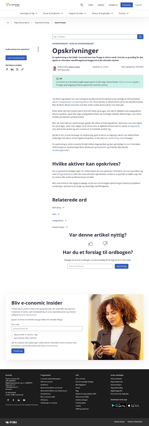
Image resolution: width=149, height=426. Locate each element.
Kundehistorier (46, 394)
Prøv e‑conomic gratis (16, 58)
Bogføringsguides (116, 391)
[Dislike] (105, 243)
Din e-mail (15, 324)
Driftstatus (44, 400)
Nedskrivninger (58, 227)
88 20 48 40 (12, 393)
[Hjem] (8, 22)
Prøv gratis (126, 5)
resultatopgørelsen (60, 150)
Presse (78, 388)
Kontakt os (113, 5)
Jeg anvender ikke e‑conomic (25, 338)
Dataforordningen (82, 400)
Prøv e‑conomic (126, 82)
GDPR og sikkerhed (82, 409)
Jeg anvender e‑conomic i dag (25, 334)
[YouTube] (24, 400)
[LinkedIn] (18, 400)
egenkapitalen (100, 147)
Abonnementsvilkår (82, 397)
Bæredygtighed (81, 385)
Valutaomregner (116, 385)
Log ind (139, 5)
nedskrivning (113, 138)
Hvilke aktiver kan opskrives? (17, 49)
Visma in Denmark (135, 422)
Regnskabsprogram (21, 22)
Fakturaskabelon (116, 379)
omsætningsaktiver (80, 102)
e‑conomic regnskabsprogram (51, 379)
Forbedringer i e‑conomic (49, 403)
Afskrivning (56, 207)
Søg (140, 36)
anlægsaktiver (65, 102)
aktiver (55, 102)
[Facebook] (13, 400)
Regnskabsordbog (42, 22)
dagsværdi (134, 126)
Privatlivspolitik (81, 403)
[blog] (8, 400)
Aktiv (54, 214)
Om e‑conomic (80, 379)
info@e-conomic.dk (17, 395)
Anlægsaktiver (57, 221)
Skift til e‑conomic (46, 382)
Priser (91, 5)
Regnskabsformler (117, 382)
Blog (77, 391)
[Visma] (11, 422)
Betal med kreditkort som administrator (54, 391)
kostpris (127, 144)
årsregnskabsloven (65, 174)
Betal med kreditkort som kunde (51, 388)
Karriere (101, 5)
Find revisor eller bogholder (120, 394)
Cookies (78, 406)
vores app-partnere (28, 315)
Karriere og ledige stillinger (85, 382)
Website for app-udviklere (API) (86, 394)
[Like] (90, 243)
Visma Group (119, 422)
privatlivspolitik (51, 346)
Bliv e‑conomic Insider (48, 397)
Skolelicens (44, 385)
